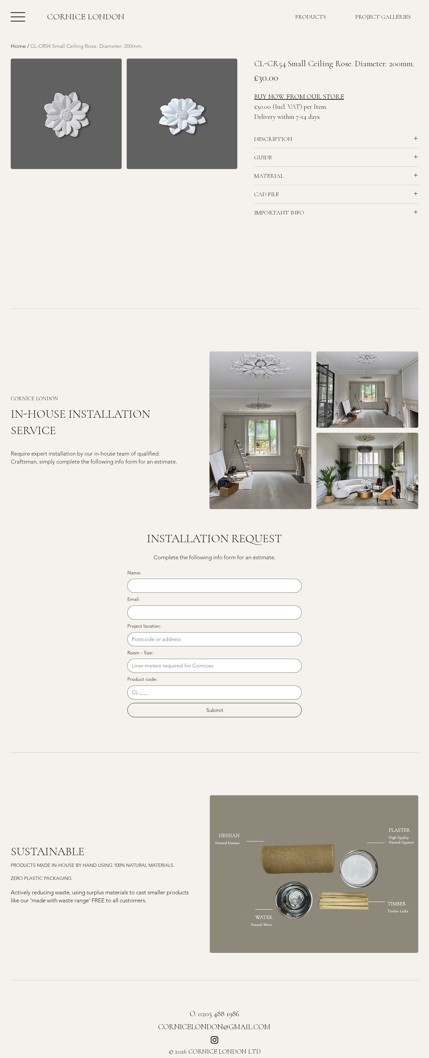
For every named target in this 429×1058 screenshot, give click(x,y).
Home (18, 46)
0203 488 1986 (218, 1014)
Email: (133, 599)
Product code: (142, 679)
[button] (66, 114)
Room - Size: (140, 653)
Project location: (144, 626)
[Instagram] (214, 1040)
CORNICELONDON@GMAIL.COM (214, 1027)
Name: (134, 573)
